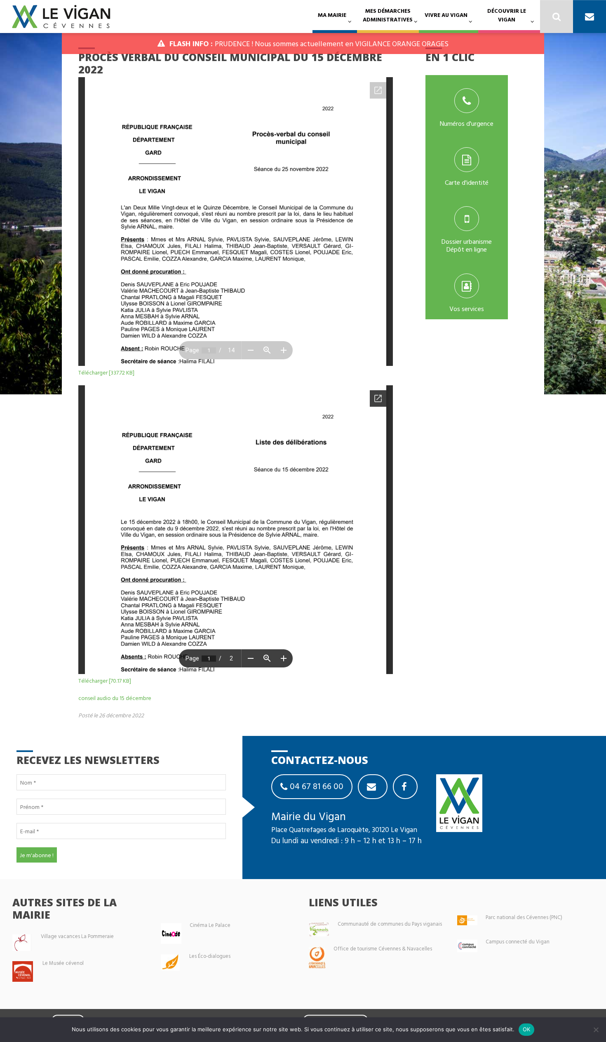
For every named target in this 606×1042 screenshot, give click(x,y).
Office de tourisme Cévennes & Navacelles (383, 948)
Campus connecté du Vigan (518, 941)
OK (527, 1029)
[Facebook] (405, 786)
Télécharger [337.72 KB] (106, 372)
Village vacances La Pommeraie (77, 936)
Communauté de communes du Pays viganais (390, 924)
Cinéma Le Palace (210, 925)
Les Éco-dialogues (209, 956)
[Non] (596, 1029)
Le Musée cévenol (63, 963)
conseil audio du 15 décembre (114, 697)
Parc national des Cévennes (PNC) (524, 917)
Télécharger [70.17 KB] (104, 680)
